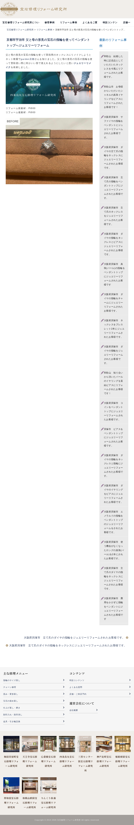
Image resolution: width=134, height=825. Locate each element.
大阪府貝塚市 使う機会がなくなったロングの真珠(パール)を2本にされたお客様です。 (114, 550)
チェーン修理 (9, 687)
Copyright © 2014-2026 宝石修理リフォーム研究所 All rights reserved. (67, 820)
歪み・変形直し (10, 694)
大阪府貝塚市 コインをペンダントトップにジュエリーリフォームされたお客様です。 (113, 411)
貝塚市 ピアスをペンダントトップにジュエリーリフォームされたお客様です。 (113, 437)
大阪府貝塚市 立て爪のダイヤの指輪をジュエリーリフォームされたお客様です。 (74, 637)
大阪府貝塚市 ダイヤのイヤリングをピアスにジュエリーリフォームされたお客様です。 (113, 493)
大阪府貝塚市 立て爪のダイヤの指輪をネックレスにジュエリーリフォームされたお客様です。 (67, 645)
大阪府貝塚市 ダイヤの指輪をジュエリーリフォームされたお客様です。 (113, 354)
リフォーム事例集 (68, 23)
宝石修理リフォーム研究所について (20, 23)
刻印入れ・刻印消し (12, 715)
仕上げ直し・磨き (11, 708)
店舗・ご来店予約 (77, 694)
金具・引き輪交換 (11, 721)
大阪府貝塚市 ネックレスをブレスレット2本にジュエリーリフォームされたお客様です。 (114, 328)
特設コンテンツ (110, 23)
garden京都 (27, 59)
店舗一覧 (126, 23)
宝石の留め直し (10, 701)
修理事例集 (49, 23)
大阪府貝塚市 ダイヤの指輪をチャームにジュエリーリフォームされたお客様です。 (113, 302)
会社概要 (73, 710)
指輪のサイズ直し (11, 680)
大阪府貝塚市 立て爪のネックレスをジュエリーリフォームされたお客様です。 (113, 215)
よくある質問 (75, 687)
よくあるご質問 (90, 23)
